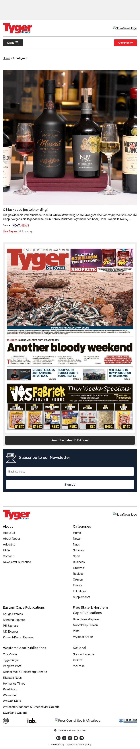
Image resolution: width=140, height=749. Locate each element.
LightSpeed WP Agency (78, 744)
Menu (9, 42)
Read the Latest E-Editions (70, 440)
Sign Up (70, 484)
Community (125, 42)
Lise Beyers (10, 231)
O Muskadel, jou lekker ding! (25, 210)
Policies (81, 730)
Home (6, 58)
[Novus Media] (21, 225)
